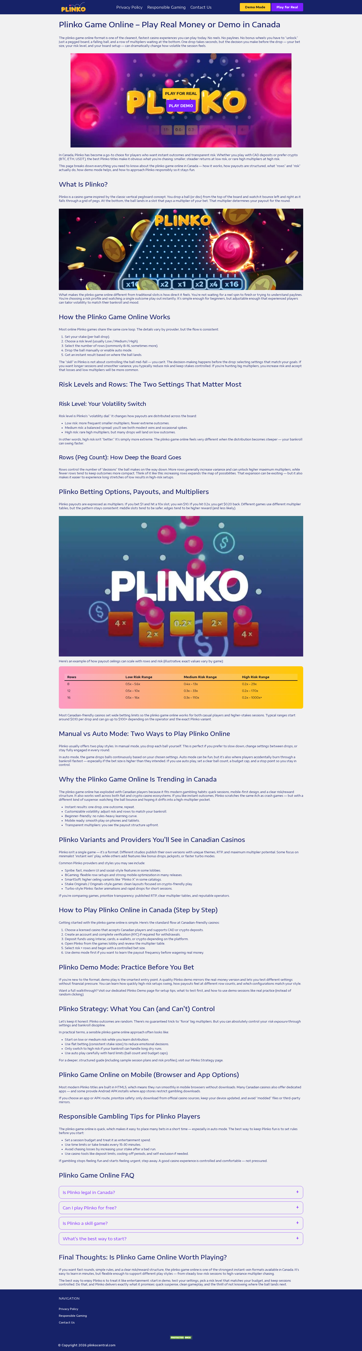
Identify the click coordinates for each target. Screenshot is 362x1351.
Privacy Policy (68, 1309)
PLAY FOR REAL (181, 93)
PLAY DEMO (181, 105)
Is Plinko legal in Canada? (89, 1192)
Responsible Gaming (73, 1315)
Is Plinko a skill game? (85, 1223)
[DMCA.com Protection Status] (181, 1337)
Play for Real (287, 7)
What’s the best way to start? (95, 1238)
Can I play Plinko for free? (90, 1207)
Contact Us (67, 1322)
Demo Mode (255, 7)
